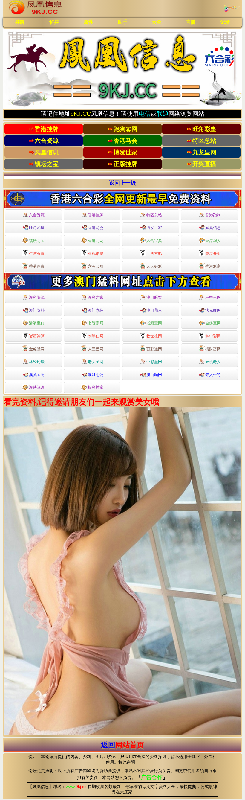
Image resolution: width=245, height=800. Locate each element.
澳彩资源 (37, 297)
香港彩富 (213, 266)
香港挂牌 (95, 215)
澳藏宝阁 (37, 374)
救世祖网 (154, 336)
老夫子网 (95, 361)
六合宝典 (154, 240)
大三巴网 (95, 349)
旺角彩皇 (37, 227)
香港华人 (213, 240)
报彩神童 (95, 387)
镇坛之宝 (37, 240)
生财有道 (37, 253)
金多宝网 (213, 323)
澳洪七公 (95, 374)
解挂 (54, 22)
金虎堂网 (37, 349)
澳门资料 (37, 310)
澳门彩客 (154, 297)
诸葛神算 (37, 336)
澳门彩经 (95, 310)
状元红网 (213, 310)
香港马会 (95, 227)
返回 (122, 745)
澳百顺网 (154, 374)
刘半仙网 (95, 336)
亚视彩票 (95, 253)
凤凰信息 (213, 227)
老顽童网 (154, 323)
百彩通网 (154, 349)
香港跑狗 (213, 215)
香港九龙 (95, 240)
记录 (225, 22)
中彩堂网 (154, 361)
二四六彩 (154, 253)
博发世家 (154, 227)
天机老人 (213, 361)
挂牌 (20, 22)
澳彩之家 (95, 297)
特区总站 (154, 215)
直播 (190, 22)
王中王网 (213, 297)
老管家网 (95, 323)
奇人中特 (213, 374)
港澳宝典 (37, 323)
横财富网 (213, 349)
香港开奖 (213, 253)
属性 (88, 22)
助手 (122, 22)
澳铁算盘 (37, 387)
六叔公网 (95, 266)
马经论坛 (37, 361)
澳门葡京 (154, 310)
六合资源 (37, 215)
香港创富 (37, 266)
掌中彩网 (213, 336)
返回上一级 (122, 183)
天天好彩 (154, 266)
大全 (156, 22)
